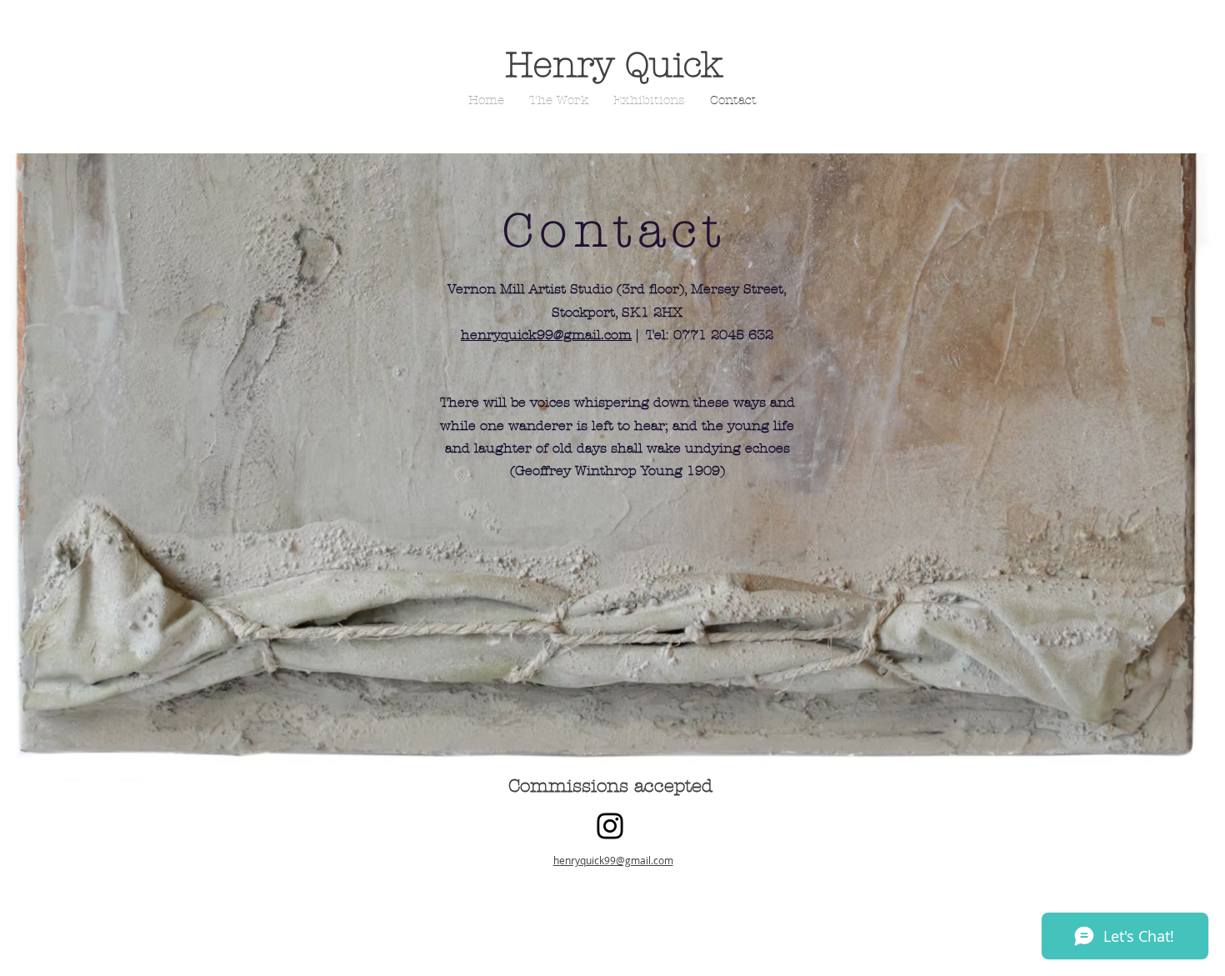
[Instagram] (610, 825)
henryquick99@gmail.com (546, 335)
